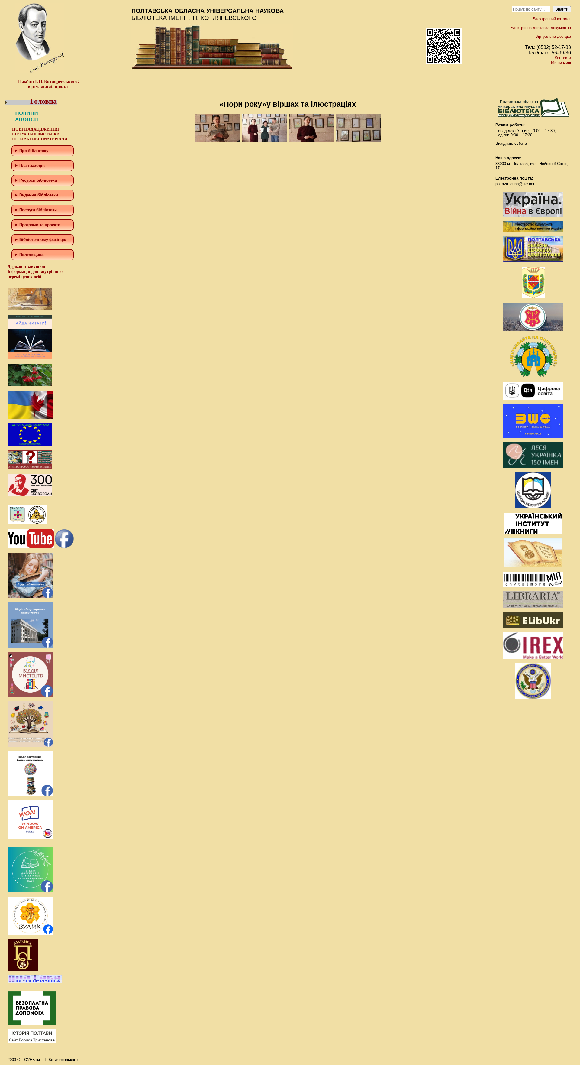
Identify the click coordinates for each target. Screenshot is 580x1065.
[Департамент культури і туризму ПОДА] (533, 297)
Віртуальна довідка (553, 36)
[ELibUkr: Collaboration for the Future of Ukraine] (533, 626)
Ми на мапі (561, 62)
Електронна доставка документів (540, 27)
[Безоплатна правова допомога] (32, 1023)
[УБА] (533, 507)
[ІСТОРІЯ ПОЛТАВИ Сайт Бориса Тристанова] (32, 1042)
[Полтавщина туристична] (533, 376)
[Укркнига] (533, 532)
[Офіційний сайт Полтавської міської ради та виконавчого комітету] (533, 329)
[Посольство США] (533, 698)
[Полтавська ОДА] (533, 261)
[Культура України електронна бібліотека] (533, 566)
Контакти (563, 58)
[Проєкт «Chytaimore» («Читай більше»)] (533, 585)
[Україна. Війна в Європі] (533, 215)
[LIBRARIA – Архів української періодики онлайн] (533, 607)
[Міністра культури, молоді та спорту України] (533, 230)
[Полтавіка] (23, 969)
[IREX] (533, 657)
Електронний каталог (551, 19)
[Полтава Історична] (35, 981)
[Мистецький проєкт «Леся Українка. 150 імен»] (533, 466)
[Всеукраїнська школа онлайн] (533, 436)
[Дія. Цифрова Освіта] (533, 398)
